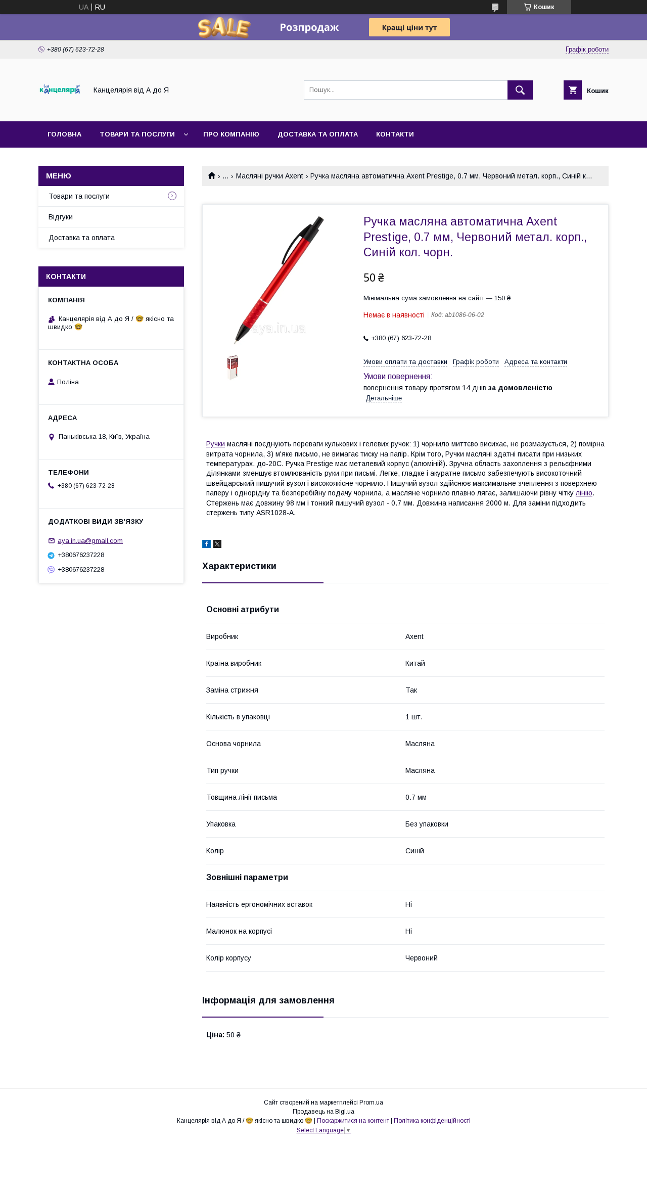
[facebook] (206, 545)
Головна (64, 134)
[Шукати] (520, 90)
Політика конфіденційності (432, 1120)
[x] (217, 545)
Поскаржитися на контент (353, 1120)
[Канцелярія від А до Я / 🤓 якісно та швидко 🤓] (59, 108)
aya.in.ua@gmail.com (90, 540)
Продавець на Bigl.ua (323, 1111)
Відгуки (61, 217)
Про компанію (231, 134)
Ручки (215, 444)
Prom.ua (371, 1102)
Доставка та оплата (318, 134)
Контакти (395, 134)
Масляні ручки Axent (269, 176)
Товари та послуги (137, 134)
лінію (584, 493)
